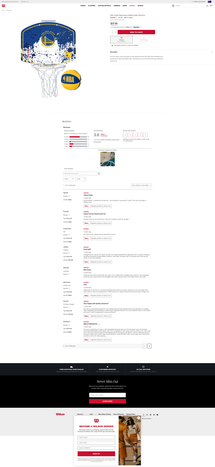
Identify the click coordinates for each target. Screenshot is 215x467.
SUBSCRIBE (107, 401)
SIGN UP (96, 454)
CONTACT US (24, 1)
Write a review (128, 17)
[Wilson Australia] (64, 414)
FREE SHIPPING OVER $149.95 (10, 1)
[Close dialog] (138, 417)
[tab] (121, 39)
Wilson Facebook (146, 418)
